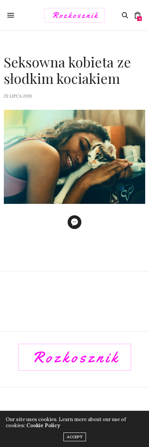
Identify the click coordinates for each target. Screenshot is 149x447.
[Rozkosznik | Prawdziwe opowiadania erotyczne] (74, 15)
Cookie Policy (43, 425)
